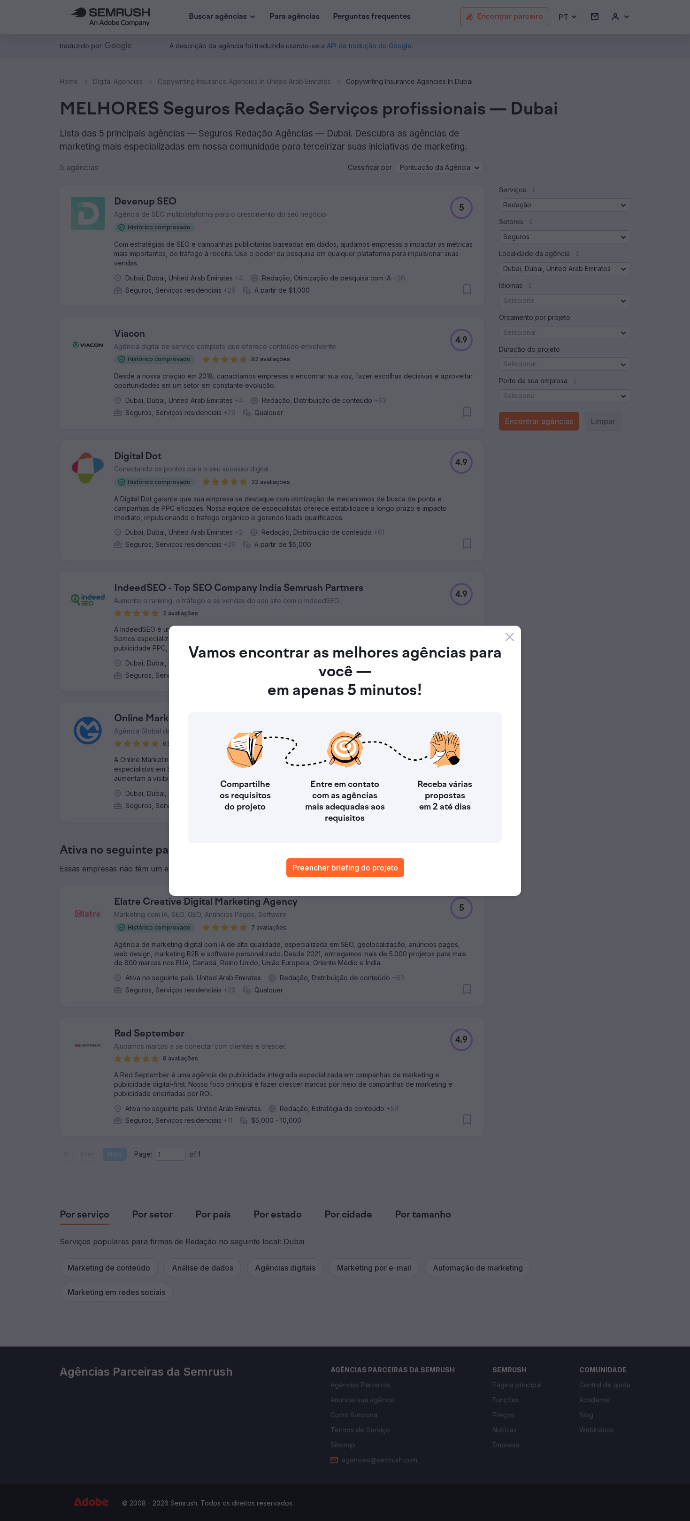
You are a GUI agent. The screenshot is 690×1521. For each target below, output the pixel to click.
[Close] (509, 637)
